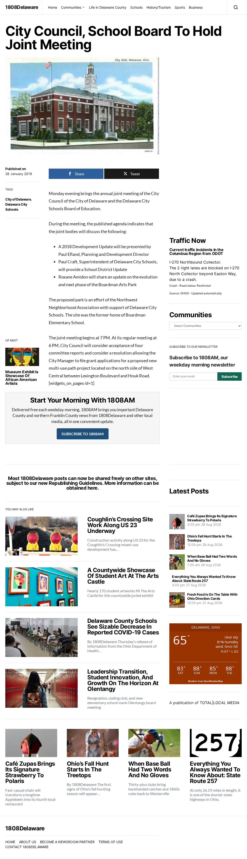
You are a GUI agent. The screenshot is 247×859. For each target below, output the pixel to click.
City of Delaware (18, 199)
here (92, 488)
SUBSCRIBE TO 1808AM (83, 433)
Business (196, 7)
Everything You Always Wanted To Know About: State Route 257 (203, 579)
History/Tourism (158, 7)
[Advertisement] (205, 426)
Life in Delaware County (107, 7)
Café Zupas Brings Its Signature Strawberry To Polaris (212, 518)
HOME (10, 842)
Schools (136, 7)
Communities (71, 7)
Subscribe (229, 376)
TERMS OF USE (110, 842)
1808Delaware (21, 7)
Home (52, 7)
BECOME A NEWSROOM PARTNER (67, 842)
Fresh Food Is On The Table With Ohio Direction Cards (212, 596)
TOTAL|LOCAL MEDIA (220, 702)
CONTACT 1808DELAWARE (26, 847)
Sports (180, 7)
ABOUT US (27, 842)
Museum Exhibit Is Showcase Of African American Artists (21, 377)
